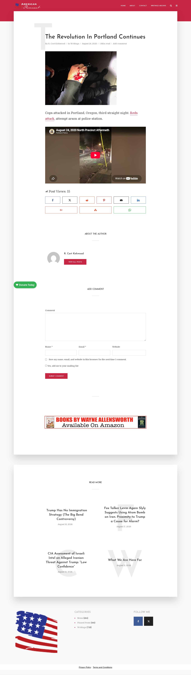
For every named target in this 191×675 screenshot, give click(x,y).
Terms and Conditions (102, 667)
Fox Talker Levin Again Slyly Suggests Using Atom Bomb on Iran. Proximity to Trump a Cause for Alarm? (125, 515)
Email (82, 347)
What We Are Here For (125, 560)
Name (49, 347)
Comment (50, 310)
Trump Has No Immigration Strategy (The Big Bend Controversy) (66, 515)
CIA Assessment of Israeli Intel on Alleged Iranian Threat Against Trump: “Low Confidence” (66, 560)
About (132, 6)
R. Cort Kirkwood (56, 43)
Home (123, 6)
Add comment (120, 43)
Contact (143, 6)
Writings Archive (158, 6)
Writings (74, 43)
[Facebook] (138, 621)
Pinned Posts (83, 623)
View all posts (75, 262)
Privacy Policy (85, 667)
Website (116, 347)
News (80, 618)
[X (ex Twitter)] (148, 621)
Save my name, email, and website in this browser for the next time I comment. (87, 359)
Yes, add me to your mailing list (62, 366)
